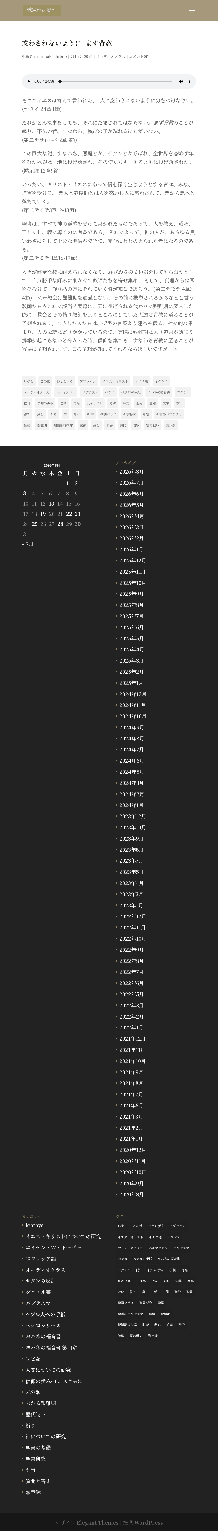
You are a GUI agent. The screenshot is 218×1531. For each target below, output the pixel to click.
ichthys (35, 1224)
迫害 (109, 425)
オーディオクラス (110, 56)
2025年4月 (131, 649)
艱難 (27, 425)
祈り (54, 414)
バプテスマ (90, 392)
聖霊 (146, 414)
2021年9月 (131, 1071)
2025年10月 (132, 582)
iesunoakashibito (50, 56)
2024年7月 (131, 749)
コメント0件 (139, 56)
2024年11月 (132, 704)
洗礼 (27, 414)
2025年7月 (131, 615)
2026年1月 (131, 549)
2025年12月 (132, 560)
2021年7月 (131, 1094)
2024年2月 (131, 793)
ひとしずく (65, 381)
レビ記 (33, 1358)
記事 (31, 1469)
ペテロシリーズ (43, 1325)
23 (78, 513)
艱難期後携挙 (63, 425)
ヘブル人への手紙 (45, 1314)
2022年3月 (131, 1005)
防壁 (136, 425)
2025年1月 (131, 682)
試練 (83, 425)
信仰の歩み (45, 403)
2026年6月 (131, 493)
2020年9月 (131, 1183)
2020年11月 (132, 1160)
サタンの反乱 (41, 1280)
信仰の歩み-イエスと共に (54, 1380)
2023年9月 (131, 838)
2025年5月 (131, 638)
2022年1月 (131, 1027)
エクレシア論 (41, 1258)
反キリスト (95, 403)
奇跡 (113, 403)
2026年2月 (131, 537)
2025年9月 (131, 593)
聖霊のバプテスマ (169, 414)
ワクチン (183, 392)
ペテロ (110, 392)
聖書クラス (108, 414)
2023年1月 (131, 905)
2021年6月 (131, 1105)
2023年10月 (132, 827)
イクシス (161, 381)
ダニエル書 (38, 1291)
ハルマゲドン (65, 392)
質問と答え (38, 1480)
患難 (152, 403)
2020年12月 (132, 1149)
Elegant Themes (98, 1522)
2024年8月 (131, 738)
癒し (40, 414)
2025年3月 (131, 660)
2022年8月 (131, 960)
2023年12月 (132, 816)
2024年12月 (133, 693)
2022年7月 (131, 971)
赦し (96, 425)
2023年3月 (131, 893)
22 (69, 513)
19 (43, 513)
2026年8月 (131, 471)
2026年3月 (131, 527)
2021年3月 (131, 1116)
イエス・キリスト (115, 381)
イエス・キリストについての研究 (63, 1236)
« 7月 (28, 543)
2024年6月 (131, 760)
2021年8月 (131, 1082)
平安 (126, 403)
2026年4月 (131, 515)
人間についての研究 (48, 1369)
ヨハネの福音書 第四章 (51, 1347)
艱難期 (42, 425)
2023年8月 (131, 849)
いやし (28, 381)
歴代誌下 (36, 1414)
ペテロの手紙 (131, 392)
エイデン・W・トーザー (53, 1247)
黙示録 (170, 425)
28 (60, 523)
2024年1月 (131, 804)
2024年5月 (131, 771)
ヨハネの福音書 (159, 392)
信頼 (63, 403)
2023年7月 (131, 860)
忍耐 (139, 403)
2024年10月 (133, 715)
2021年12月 (132, 1038)
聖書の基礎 (38, 1447)
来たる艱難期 (41, 1402)
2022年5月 (131, 994)
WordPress (148, 1522)
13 (51, 503)
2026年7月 (131, 482)
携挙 (166, 403)
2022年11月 (132, 927)
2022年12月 (132, 916)
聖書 (90, 414)
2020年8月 (131, 1194)
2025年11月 (132, 571)
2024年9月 (131, 727)
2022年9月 (131, 949)
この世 (45, 381)
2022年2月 (131, 1016)
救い (179, 403)
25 (35, 523)
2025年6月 (131, 627)
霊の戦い (152, 425)
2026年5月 (131, 504)
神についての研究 (46, 1436)
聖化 (77, 414)
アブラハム (88, 381)
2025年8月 (131, 604)
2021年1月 (131, 1138)
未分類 (33, 1391)
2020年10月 (132, 1172)
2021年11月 (132, 1049)
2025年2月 (131, 671)
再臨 (76, 403)
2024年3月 (131, 782)
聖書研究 (129, 414)
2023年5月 (131, 871)
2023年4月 (131, 882)
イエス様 (141, 381)
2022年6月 (131, 982)
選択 (123, 425)
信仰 (27, 403)
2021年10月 (132, 1060)
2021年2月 (131, 1127)
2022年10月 (132, 938)
